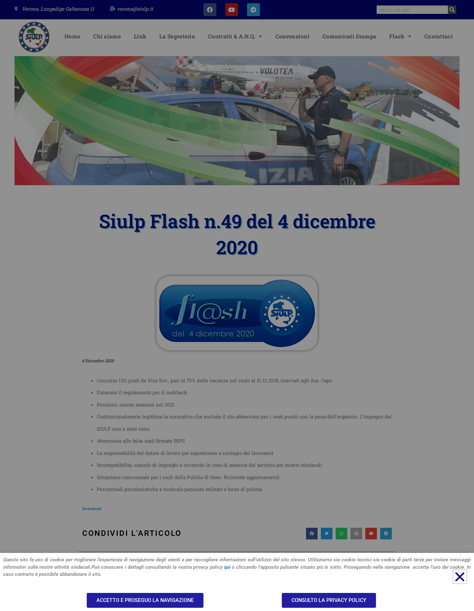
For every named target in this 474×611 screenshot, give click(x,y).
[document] (237, 305)
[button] (459, 576)
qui (227, 567)
